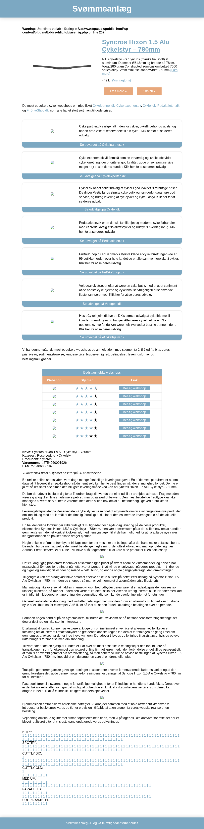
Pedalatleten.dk (168, 105)
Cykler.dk (149, 105)
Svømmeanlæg (102, 8)
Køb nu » (149, 91)
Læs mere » (118, 91)
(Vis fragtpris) (121, 80)
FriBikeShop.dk (38, 110)
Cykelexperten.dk (128, 105)
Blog (93, 823)
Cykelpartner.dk (104, 105)
